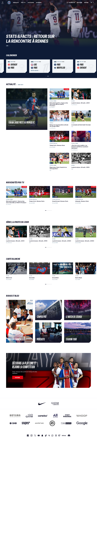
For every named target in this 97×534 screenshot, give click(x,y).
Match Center (34, 70)
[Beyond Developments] (15, 415)
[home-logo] (9, 2)
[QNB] (13, 423)
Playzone (31, 2)
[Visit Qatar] (29, 415)
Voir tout (20, 84)
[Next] (89, 66)
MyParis (38, 2)
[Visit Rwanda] (67, 415)
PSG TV (23, 2)
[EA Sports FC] (52, 423)
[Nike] (42, 403)
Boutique (86, 2)
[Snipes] (26, 423)
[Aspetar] (39, 423)
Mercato (16, 2)
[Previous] (8, 66)
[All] (55, 415)
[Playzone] (17, 377)
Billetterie (79, 2)
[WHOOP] (81, 415)
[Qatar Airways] (55, 403)
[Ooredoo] (42, 415)
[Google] (81, 423)
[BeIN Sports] (66, 423)
